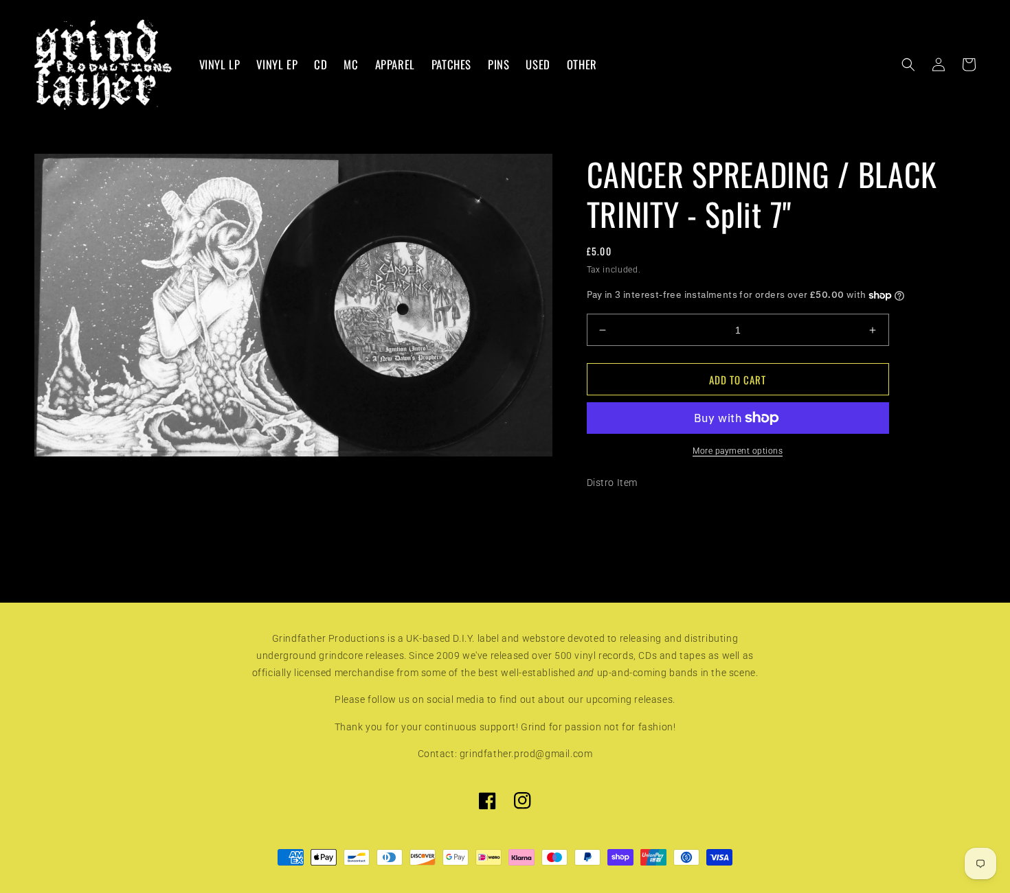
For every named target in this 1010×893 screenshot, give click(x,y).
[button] (908, 64)
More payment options (738, 451)
